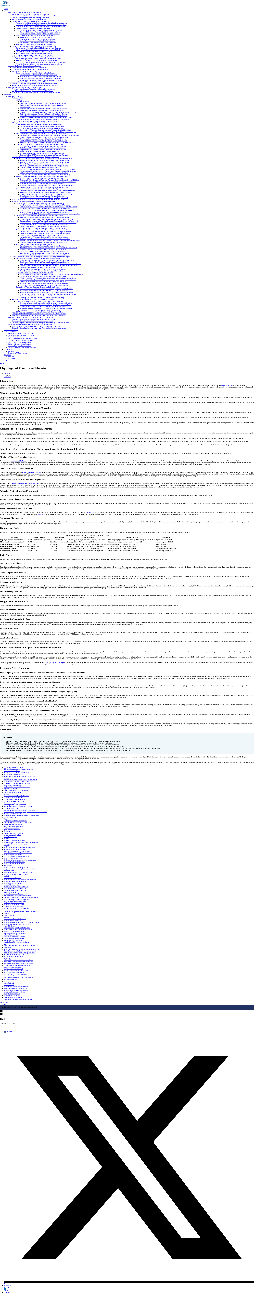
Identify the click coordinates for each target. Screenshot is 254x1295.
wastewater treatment (10, 979)
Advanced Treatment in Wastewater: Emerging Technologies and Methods (35, 201)
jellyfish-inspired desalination (13, 854)
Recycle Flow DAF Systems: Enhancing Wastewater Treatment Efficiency (43, 150)
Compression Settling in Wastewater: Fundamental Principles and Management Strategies (48, 132)
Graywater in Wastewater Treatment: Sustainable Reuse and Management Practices (46, 303)
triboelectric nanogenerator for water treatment (18, 960)
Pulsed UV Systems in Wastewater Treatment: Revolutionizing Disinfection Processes (47, 210)
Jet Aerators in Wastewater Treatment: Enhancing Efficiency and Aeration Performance (47, 185)
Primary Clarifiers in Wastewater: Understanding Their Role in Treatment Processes (42, 133)
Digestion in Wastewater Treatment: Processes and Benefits (34, 273)
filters (5, 819)
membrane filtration (18, 461)
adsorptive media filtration (12, 771)
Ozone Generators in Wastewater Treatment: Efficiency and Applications (42, 228)
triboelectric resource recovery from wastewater (19, 963)
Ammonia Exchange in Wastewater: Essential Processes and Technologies (43, 249)
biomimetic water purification (13, 785)
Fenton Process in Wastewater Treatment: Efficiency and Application (41, 235)
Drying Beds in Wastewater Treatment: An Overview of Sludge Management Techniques (48, 294)
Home (6, 9)
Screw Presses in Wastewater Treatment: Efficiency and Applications (41, 271)
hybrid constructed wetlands (13, 835)
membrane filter (9, 871)
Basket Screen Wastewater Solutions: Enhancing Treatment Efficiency (42, 105)
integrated (7, 846)
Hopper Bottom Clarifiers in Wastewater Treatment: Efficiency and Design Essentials (46, 194)
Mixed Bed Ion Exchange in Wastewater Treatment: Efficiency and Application (44, 253)
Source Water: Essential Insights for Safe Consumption (29, 67)
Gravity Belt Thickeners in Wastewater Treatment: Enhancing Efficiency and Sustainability (48, 265)
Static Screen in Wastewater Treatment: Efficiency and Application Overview (44, 114)
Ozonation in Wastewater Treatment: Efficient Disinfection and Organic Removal (45, 232)
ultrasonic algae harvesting (12, 967)
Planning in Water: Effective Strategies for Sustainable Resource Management (36, 92)
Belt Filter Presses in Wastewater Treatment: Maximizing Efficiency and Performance (46, 289)
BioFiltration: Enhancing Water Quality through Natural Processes (36, 60)
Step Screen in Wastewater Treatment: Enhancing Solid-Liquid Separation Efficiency (46, 117)
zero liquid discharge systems (13, 997)
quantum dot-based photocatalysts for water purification (21, 922)
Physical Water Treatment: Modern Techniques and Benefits (30, 21)
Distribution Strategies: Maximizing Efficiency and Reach (30, 69)
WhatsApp (7, 1285)
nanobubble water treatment (12, 885)
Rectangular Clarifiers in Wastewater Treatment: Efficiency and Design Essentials (45, 192)
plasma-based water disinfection (14, 910)
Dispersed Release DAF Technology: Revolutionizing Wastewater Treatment (44, 155)
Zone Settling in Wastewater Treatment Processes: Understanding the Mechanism (45, 130)
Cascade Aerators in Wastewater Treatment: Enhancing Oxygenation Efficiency (45, 187)
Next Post (3, 1004)
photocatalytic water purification (14, 903)
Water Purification (9, 983)
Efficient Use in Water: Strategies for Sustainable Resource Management (34, 84)
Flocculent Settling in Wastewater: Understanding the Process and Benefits (43, 128)
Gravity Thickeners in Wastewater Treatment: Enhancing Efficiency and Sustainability (47, 260)
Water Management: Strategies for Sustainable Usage (24, 87)
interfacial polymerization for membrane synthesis (19, 847)
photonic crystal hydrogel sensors (14, 904)
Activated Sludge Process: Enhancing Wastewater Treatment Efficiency (38, 59)
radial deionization (9, 926)
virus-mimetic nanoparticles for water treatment (18, 978)
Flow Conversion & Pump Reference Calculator (23, 339)
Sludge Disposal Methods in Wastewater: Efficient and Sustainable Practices (36, 326)
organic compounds (10, 892)
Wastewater (7, 94)
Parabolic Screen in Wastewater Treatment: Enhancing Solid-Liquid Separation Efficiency (48, 112)
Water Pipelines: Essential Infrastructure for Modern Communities (40, 78)
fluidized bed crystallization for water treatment (18, 822)
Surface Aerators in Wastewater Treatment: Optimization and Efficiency (42, 178)
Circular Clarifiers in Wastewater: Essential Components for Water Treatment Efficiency (47, 191)
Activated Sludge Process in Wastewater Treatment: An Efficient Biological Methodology (48, 171)
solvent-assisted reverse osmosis (14, 938)
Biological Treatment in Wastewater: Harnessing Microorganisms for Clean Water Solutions (44, 158)
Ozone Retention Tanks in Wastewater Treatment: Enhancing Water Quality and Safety (47, 219)
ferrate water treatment (11, 817)
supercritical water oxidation (13, 940)
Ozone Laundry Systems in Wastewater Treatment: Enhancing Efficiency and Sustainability (48, 223)
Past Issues (11, 358)
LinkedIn (8, 1289)
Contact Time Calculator (15, 337)
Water (6, 10)
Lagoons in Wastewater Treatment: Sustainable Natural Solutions (40, 167)
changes (6, 794)
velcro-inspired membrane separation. (15, 974)
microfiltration (90, 512)
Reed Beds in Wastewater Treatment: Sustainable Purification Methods (42, 296)
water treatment (9, 985)
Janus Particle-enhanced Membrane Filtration (18, 853)
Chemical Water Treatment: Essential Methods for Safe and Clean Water (34, 46)
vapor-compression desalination (14, 972)
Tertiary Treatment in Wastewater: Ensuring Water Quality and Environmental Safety (38, 199)
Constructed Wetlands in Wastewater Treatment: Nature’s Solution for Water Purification (47, 169)
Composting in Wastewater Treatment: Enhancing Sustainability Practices (43, 276)
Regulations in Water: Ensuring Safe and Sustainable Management (32, 91)
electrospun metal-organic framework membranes (19, 810)
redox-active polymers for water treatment (17, 928)
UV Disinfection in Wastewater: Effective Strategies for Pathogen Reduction (40, 203)
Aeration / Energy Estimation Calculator (20, 340)
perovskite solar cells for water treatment (16, 899)
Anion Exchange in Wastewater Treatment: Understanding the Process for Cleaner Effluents (48, 248)
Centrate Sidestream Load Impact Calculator (22, 347)
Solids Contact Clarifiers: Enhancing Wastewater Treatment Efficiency (42, 196)
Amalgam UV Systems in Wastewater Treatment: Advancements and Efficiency (45, 208)
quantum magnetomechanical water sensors (17, 924)
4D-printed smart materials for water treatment (18, 769)
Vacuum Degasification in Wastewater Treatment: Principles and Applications (44, 224)
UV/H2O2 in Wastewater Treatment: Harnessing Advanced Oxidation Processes (45, 233)
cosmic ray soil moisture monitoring (15, 799)
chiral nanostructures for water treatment (16, 796)
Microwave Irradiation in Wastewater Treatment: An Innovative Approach (43, 281)
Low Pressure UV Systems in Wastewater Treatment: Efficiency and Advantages (45, 205)
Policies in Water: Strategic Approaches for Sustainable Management (33, 89)
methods (6, 876)
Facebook (9, 1032)
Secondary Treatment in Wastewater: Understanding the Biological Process (35, 157)
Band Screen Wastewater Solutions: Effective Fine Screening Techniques (43, 103)
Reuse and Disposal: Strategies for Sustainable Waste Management (33, 299)
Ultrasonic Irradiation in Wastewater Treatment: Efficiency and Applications (43, 242)
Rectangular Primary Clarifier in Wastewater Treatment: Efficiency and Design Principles (48, 142)
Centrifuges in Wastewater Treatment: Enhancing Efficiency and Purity (42, 267)
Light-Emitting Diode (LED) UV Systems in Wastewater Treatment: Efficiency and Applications (50, 214)
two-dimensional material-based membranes (17, 965)
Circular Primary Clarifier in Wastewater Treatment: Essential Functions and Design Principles (49, 135)
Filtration (7, 373)
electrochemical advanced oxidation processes (18, 806)
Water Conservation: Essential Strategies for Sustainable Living (27, 82)
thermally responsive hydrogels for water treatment (20, 951)
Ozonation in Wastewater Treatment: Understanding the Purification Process (39, 215)
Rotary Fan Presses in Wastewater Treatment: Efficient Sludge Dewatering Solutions (46, 292)
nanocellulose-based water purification (16, 887)
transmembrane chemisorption (13, 956)
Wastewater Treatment (15, 96)
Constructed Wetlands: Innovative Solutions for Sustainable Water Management (41, 62)
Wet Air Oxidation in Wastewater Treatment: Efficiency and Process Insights (44, 237)
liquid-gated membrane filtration (14, 863)
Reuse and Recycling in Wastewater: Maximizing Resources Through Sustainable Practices (40, 323)
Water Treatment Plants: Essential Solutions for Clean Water (38, 75)
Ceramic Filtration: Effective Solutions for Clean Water (33, 28)
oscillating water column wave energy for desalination (21, 897)
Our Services (8, 349)
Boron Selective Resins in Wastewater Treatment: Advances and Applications (44, 251)
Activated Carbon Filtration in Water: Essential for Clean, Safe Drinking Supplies (41, 23)
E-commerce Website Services (17, 353)
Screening (19, 100)
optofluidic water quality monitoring (15, 890)
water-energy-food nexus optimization (16, 986)
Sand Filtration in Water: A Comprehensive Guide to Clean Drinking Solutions (40, 26)
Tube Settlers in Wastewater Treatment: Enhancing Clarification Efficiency (43, 139)
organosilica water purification (13, 894)
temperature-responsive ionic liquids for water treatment (21, 949)
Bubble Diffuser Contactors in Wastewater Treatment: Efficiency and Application (45, 226)
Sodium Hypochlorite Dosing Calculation (21, 333)
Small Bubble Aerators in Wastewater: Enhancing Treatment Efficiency (42, 183)
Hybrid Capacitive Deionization (14, 833)
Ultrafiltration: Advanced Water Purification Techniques (37, 39)
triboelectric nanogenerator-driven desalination (18, 961)
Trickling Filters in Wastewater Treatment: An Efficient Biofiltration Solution (44, 173)
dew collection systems (11, 803)
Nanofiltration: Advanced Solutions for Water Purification (38, 42)
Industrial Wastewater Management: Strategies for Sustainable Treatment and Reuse (46, 308)
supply (6, 944)
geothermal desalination (11, 828)
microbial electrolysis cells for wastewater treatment (20, 879)
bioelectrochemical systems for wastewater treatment (20, 780)
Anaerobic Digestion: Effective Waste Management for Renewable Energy (39, 64)
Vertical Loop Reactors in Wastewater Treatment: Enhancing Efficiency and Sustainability (48, 182)
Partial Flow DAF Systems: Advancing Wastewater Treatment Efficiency (42, 148)
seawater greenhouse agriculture (14, 931)
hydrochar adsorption (10, 837)
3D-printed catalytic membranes (14, 767)
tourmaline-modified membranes (14, 954)
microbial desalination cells (12, 878)
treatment (7, 958)
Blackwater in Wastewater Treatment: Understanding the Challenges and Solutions (45, 305)
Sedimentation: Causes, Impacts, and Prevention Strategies (34, 44)
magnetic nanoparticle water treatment (16, 867)
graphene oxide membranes (12, 830)
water (5, 981)
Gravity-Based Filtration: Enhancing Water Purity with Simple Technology (39, 30)
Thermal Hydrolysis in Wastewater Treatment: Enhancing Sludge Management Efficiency (48, 280)
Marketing (11, 351)
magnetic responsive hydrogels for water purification (20, 869)
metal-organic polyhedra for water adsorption (18, 872)
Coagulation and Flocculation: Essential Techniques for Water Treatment (38, 48)
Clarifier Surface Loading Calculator (19, 342)
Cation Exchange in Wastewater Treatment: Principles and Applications (42, 246)
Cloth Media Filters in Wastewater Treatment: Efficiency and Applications (43, 269)
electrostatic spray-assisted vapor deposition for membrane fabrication (25, 812)
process (6, 917)
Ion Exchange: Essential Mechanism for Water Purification (34, 53)
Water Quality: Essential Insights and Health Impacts (24, 12)
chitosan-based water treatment (13, 797)
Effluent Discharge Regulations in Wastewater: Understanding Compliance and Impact (39, 328)
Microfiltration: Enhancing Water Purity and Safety (36, 37)
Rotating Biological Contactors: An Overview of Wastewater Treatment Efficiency (45, 160)
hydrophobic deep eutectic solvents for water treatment (21, 842)
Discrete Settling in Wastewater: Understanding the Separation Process (42, 126)
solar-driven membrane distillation (14, 937)
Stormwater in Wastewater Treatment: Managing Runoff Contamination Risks (44, 306)
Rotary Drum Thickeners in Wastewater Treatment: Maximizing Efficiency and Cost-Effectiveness (50, 264)
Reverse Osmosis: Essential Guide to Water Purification (37, 41)
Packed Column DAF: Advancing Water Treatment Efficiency (39, 151)
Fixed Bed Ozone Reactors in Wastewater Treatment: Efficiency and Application (45, 217)
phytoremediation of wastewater (14, 906)
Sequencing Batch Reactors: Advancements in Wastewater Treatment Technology (45, 174)
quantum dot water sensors (12, 920)
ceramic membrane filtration (31, 472)
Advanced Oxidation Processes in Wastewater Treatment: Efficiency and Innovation (42, 230)
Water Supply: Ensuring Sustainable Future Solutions (24, 66)
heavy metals (8, 831)
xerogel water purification (12, 994)
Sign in (2, 363)
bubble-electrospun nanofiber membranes (17, 787)
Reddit (6, 1291)
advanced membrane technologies (54, 662)
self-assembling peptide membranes (15, 933)
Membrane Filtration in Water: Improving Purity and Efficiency (35, 35)
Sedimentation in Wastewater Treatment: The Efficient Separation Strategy (39, 125)
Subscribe (11, 356)
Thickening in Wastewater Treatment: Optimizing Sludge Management (38, 258)
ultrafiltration (42, 514)
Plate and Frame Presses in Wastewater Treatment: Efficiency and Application (44, 290)
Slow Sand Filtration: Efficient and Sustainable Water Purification (40, 32)
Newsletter (7, 355)
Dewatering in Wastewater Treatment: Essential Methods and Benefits (38, 287)
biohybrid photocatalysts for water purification (18, 781)
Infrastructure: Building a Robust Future (24, 71)
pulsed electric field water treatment (15, 919)
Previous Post (4, 1002)
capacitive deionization (11, 788)
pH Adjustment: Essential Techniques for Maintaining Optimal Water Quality (40, 50)
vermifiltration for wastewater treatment (16, 976)
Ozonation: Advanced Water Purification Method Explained (34, 55)
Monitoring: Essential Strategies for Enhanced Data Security (31, 14)
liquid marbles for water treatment (14, 862)
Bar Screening (24, 101)
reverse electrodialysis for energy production (18, 929)
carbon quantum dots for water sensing (16, 790)
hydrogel (7, 838)
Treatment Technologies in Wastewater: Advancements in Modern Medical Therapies (38, 315)
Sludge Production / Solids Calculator (19, 344)
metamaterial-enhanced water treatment (16, 874)
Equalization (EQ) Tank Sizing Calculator (21, 335)
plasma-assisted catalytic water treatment (16, 908)
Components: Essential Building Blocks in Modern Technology (36, 73)
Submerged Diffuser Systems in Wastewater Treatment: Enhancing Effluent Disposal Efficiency (50, 180)
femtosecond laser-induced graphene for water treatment (21, 815)
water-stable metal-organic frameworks (16, 988)
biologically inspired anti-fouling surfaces (17, 783)
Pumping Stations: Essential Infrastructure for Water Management (40, 76)
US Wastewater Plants (11, 330)
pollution (7, 913)
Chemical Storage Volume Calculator (19, 346)
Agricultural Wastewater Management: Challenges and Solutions (40, 310)
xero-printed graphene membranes (14, 992)
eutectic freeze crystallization (13, 813)
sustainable (7, 947)
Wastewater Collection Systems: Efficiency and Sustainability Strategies (34, 319)
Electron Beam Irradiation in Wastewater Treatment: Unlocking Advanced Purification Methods (50, 240)
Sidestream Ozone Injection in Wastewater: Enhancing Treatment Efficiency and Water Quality (49, 221)
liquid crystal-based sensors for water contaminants (20, 860)
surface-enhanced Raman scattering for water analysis (21, 945)
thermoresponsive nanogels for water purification (19, 953)
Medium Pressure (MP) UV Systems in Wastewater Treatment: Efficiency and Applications (48, 207)
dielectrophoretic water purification (15, 805)
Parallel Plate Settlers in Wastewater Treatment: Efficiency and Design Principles (45, 137)
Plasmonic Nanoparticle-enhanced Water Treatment (20, 912)
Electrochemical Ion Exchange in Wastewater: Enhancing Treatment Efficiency (44, 255)
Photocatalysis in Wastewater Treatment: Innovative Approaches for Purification (45, 239)
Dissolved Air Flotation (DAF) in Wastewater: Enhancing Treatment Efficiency (40, 144)
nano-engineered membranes (13, 883)
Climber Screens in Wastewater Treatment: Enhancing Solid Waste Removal (43, 116)
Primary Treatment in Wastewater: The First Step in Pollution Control (33, 123)
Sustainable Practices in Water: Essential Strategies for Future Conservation (35, 85)
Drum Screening (25, 107)
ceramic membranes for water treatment (25, 483)
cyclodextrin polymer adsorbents (14, 801)
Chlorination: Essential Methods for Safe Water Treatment (34, 51)
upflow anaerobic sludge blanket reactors (17, 970)
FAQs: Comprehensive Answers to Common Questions (29, 19)
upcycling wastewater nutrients (13, 969)
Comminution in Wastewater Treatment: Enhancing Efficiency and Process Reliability (42, 119)
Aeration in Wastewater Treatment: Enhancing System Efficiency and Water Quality (42, 176)
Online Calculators (10, 331)
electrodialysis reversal (11, 808)
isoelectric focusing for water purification (17, 851)
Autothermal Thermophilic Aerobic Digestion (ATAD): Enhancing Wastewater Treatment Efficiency (51, 274)
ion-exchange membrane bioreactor (15, 849)
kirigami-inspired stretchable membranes (16, 856)
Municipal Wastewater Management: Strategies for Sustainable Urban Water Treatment (39, 314)
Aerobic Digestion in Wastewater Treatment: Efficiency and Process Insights (44, 285)
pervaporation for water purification (15, 901)
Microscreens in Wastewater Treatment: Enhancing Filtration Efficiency (42, 110)
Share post (7, 377)
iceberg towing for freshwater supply (15, 844)
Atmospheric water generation (13, 774)
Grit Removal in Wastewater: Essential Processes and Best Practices (37, 121)
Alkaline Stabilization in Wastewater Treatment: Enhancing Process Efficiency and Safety (48, 278)
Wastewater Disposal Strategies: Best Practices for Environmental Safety (30, 324)
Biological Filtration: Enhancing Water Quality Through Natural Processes (35, 57)
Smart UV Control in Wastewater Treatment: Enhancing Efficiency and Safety (44, 212)
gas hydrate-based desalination (13, 826)
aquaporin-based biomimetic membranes (16, 772)
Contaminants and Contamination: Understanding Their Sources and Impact (35, 16)
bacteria (6, 778)
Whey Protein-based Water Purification (16, 990)
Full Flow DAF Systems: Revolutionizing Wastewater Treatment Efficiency (43, 146)
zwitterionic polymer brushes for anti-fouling (18, 999)
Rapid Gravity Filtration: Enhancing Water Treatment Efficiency (40, 34)
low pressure (8, 865)
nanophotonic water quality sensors (15, 888)
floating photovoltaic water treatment (15, 821)
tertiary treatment (226, 385)
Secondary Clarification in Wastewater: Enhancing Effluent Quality (37, 189)
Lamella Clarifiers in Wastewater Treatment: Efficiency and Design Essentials (44, 198)
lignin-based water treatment (13, 858)
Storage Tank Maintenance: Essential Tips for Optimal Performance (41, 80)
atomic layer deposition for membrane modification (20, 776)
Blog (5, 360)
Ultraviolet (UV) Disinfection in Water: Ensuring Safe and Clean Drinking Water (41, 25)
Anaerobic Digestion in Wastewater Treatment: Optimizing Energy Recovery (44, 166)
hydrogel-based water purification (14, 840)
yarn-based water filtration (12, 995)
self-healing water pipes (11, 935)
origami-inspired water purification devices (17, 895)
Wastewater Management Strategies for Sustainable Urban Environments (30, 317)
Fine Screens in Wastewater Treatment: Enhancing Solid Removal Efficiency (44, 108)
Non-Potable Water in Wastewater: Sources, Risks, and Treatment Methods (39, 301)
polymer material (9, 915)
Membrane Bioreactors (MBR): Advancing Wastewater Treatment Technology (44, 162)
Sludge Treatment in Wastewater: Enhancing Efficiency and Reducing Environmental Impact (41, 257)
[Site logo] (5, 5)
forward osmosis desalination (13, 824)
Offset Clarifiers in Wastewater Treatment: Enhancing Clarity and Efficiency (43, 141)
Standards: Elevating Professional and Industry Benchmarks (30, 18)
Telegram (7, 1287)
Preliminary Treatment (19, 98)
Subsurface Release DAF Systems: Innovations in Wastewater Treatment (42, 153)
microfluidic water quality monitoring (15, 881)
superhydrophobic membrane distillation (16, 942)
